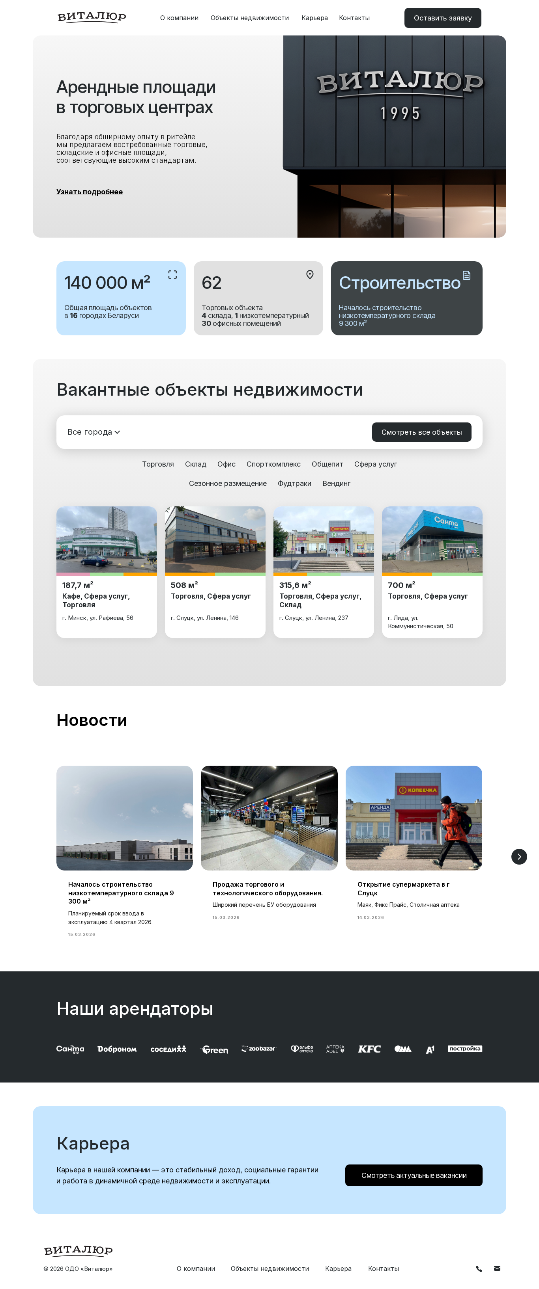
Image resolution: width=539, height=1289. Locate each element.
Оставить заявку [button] (443, 18)
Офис (226, 464)
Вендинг (336, 483)
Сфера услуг (375, 464)
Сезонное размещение (228, 483)
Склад (195, 464)
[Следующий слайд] (519, 857)
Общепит (327, 464)
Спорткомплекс (274, 464)
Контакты (354, 18)
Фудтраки (294, 483)
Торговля (158, 464)
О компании (179, 18)
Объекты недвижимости (250, 18)
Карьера (314, 18)
